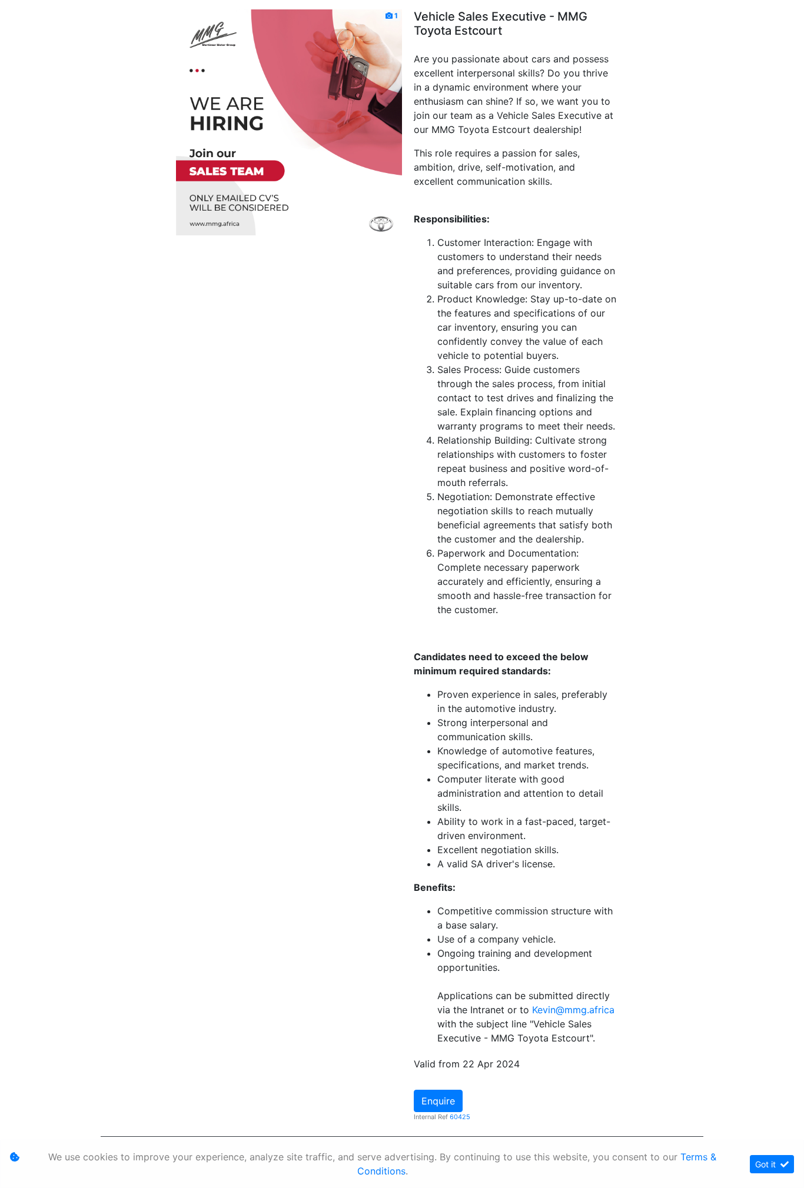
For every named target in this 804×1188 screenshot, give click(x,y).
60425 (460, 1117)
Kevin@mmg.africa (573, 1010)
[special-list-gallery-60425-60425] (289, 121)
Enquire (438, 1101)
